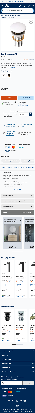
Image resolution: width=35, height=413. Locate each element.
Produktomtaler (19, 167)
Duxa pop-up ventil (6, 326)
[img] (7, 281)
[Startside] (11, 5)
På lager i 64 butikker (6, 296)
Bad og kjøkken (6, 15)
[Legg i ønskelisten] (31, 21)
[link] (28, 59)
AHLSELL (18, 323)
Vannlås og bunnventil (8, 17)
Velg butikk (22, 104)
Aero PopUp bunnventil (20, 326)
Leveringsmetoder (24, 144)
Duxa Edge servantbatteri (20, 277)
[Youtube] (17, 401)
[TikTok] (20, 401)
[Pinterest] (24, 401)
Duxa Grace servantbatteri (7, 277)
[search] (3, 10)
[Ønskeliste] (29, 5)
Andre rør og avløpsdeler (11, 161)
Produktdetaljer (7, 167)
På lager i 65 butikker (20, 296)
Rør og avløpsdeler (18, 15)
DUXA (3, 273)
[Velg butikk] (25, 5)
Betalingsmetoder (10, 144)
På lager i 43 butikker (6, 340)
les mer (12, 67)
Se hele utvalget (27, 212)
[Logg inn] (20, 5)
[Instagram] (13, 401)
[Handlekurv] (32, 5)
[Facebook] (9, 401)
